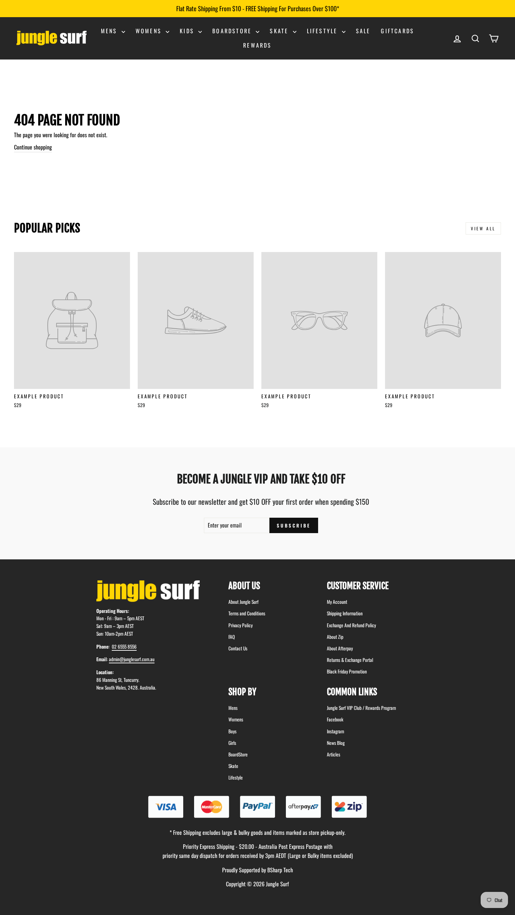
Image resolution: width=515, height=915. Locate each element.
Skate (280, 31)
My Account (337, 601)
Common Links (352, 691)
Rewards (257, 45)
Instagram (335, 731)
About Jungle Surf (243, 601)
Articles (333, 754)
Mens (110, 31)
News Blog (336, 742)
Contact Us (237, 648)
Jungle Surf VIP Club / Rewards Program (361, 707)
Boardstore (233, 31)
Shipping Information (345, 613)
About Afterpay (340, 648)
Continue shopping (33, 147)
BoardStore (238, 754)
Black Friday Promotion (347, 671)
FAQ (231, 636)
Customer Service (358, 585)
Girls (232, 742)
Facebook (335, 719)
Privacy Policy (240, 625)
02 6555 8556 (124, 646)
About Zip (335, 636)
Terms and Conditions (246, 613)
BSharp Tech (280, 870)
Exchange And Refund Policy (351, 625)
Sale (363, 31)
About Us (244, 585)
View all (483, 228)
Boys (232, 731)
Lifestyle (323, 31)
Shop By (242, 691)
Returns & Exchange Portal (350, 659)
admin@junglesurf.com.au (131, 659)
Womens (150, 31)
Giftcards (397, 31)
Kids (188, 31)
